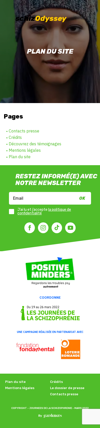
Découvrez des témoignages (35, 143)
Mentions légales (25, 150)
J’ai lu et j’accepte (44, 211)
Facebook (29, 227)
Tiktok (57, 227)
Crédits (15, 137)
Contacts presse (24, 130)
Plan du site (20, 156)
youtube (70, 227)
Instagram (43, 227)
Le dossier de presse (67, 388)
